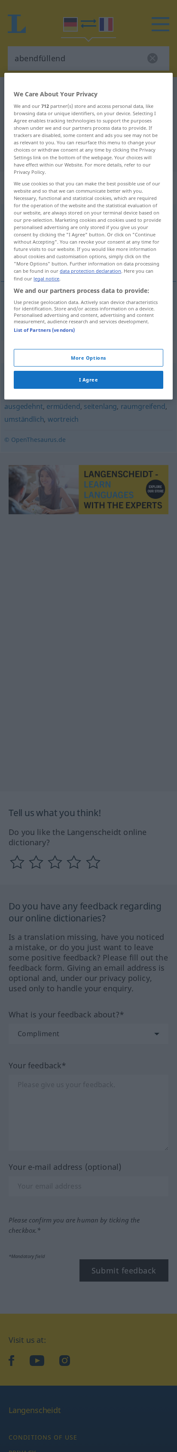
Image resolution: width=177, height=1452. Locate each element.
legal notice (46, 278)
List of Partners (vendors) (44, 330)
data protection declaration (90, 271)
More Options (88, 358)
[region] (88, 236)
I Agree (88, 380)
